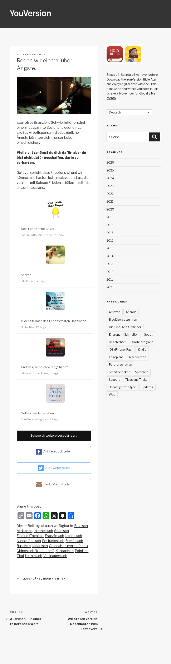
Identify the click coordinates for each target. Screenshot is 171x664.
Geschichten (118, 342)
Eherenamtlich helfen (123, 334)
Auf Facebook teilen (57, 451)
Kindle (142, 349)
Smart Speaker (119, 372)
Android (131, 312)
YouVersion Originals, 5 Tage (39, 419)
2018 (110, 225)
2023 (110, 186)
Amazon (114, 312)
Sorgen (26, 275)
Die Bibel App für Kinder (125, 327)
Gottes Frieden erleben (37, 413)
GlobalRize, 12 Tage (33, 327)
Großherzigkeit (142, 342)
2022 (110, 193)
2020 (110, 209)
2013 (110, 264)
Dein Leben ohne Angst (37, 229)
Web (112, 394)
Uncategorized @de (122, 387)
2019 (110, 217)
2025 (110, 170)
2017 (110, 232)
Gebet (148, 334)
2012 (110, 271)
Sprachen (141, 372)
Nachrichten (54, 578)
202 (109, 287)
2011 (110, 279)
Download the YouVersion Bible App (131, 79)
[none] (129, 112)
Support (114, 379)
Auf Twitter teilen (57, 468)
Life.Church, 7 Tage (33, 281)
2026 (110, 162)
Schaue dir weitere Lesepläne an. (53, 435)
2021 (110, 201)
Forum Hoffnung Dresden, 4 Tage (42, 235)
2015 (110, 248)
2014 (110, 256)
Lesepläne (32, 578)
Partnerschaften (120, 364)
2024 (110, 178)
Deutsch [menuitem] (115, 112)
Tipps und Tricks (136, 379)
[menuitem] (81, 526)
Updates (147, 387)
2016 (110, 240)
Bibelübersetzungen (123, 319)
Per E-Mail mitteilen (57, 484)
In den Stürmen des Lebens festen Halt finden (53, 321)
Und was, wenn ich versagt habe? (44, 367)
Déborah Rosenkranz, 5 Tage (40, 373)
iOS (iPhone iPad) (120, 349)
